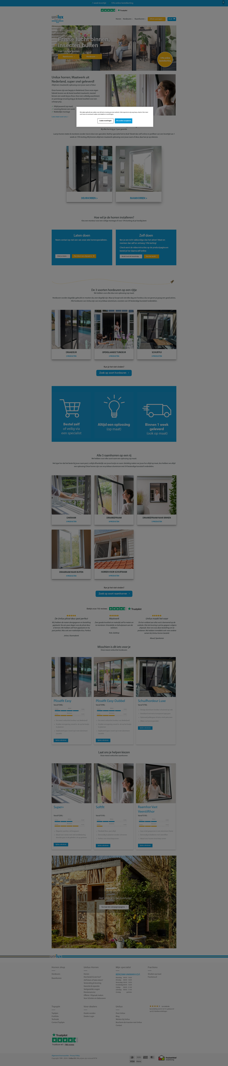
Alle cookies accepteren (123, 120)
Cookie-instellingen (105, 120)
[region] (114, 117)
